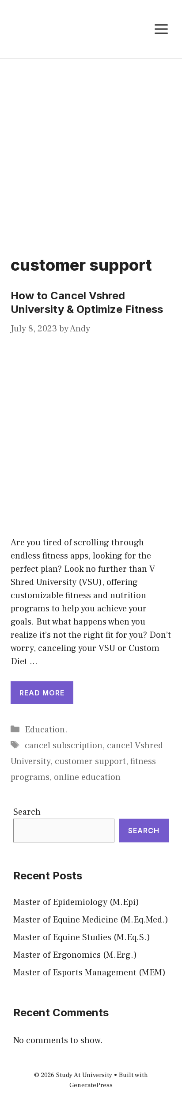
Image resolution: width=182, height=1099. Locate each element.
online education (87, 777)
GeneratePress (91, 1085)
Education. (46, 729)
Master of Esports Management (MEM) (89, 972)
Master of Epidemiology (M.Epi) (76, 902)
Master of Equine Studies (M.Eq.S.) (81, 937)
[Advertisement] (91, 153)
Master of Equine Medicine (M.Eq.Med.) (90, 920)
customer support (90, 761)
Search (27, 812)
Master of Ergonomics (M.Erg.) (75, 955)
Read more (41, 692)
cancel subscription (63, 745)
